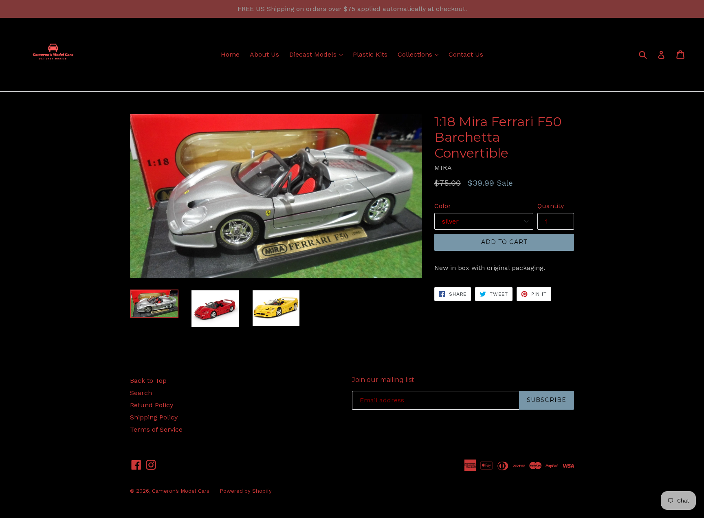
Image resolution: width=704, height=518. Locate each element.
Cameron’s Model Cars (180, 491)
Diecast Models (318, 54)
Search (141, 393)
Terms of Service (156, 429)
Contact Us (466, 54)
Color (442, 206)
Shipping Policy (154, 417)
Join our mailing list (383, 380)
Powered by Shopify (246, 491)
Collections (420, 54)
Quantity (550, 206)
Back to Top (148, 380)
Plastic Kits (370, 54)
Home (230, 54)
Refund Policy (151, 405)
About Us (264, 54)
